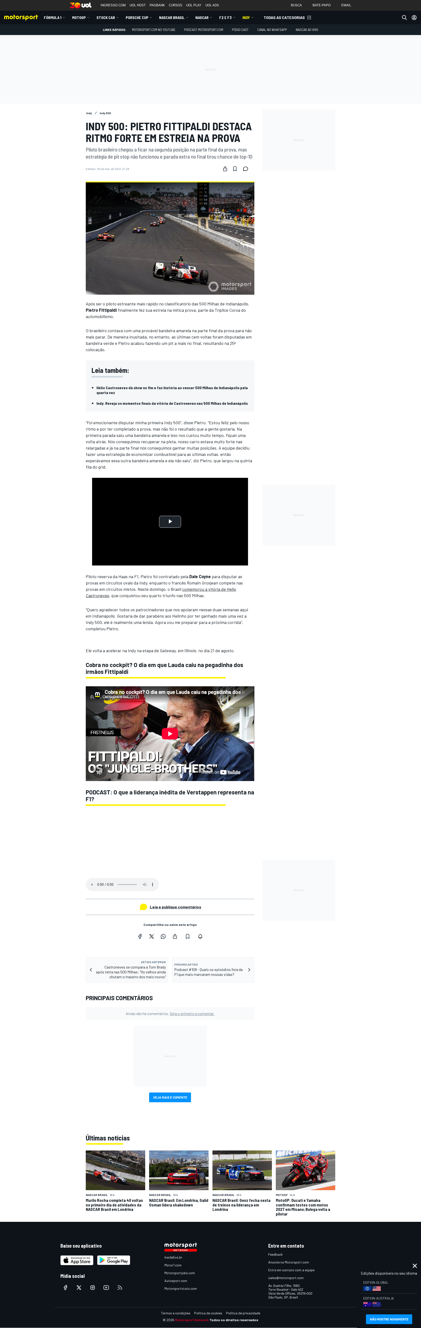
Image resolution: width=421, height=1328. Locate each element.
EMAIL (346, 5)
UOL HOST (138, 5)
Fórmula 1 (52, 17)
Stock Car (105, 17)
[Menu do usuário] (414, 17)
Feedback (275, 1254)
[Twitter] (151, 936)
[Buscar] (404, 17)
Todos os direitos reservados (234, 1320)
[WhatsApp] (163, 936)
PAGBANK (157, 5)
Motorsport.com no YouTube (153, 30)
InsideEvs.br (173, 1257)
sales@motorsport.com (286, 1278)
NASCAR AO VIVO (307, 30)
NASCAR (202, 17)
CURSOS (175, 5)
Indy (246, 17)
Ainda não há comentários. (170, 1013)
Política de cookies (208, 1313)
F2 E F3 (225, 17)
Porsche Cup (137, 17)
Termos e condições (175, 1313)
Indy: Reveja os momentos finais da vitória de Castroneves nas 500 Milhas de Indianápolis (172, 403)
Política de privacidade (243, 1313)
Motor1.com (173, 1265)
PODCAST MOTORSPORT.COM (203, 30)
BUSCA (296, 5)
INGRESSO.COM (113, 5)
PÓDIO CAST (240, 30)
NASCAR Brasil (172, 17)
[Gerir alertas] (200, 936)
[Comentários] (247, 169)
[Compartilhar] (225, 169)
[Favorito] (235, 169)
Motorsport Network (192, 1320)
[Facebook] (140, 936)
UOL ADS (212, 5)
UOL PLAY (193, 5)
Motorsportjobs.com (179, 1273)
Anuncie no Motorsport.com (288, 1262)
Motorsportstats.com (180, 1288)
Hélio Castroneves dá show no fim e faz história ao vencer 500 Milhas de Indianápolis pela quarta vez (172, 390)
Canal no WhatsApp (272, 30)
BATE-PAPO (322, 5)
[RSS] (120, 1287)
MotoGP (79, 17)
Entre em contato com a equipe (291, 1270)
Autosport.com (175, 1281)
